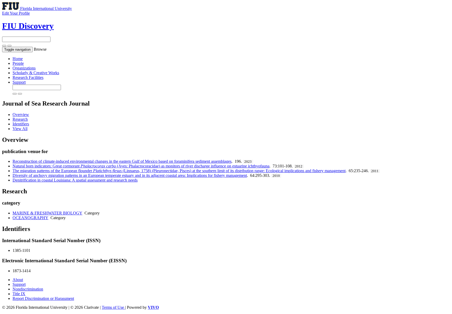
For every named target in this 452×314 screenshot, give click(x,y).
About (18, 279)
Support (19, 82)
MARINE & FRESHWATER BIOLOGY (47, 213)
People (18, 63)
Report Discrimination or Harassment (43, 298)
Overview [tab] (21, 114)
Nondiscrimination (28, 289)
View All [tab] (20, 128)
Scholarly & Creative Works (36, 73)
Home (18, 58)
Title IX (19, 294)
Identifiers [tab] (21, 124)
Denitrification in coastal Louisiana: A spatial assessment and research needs (75, 180)
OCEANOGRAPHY (30, 218)
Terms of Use (113, 307)
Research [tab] (20, 119)
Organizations (24, 68)
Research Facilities (28, 77)
